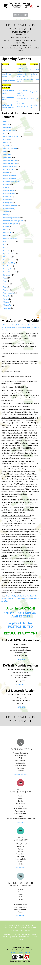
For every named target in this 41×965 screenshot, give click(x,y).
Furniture (6, 184)
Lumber (6, 227)
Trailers (6, 290)
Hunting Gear (8, 202)
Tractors (6, 284)
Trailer (5, 287)
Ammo (5, 121)
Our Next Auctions (20, 774)
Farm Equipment (9, 169)
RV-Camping (7, 257)
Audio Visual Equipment (11, 136)
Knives (5, 215)
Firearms (6, 172)
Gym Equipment (8, 190)
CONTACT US (16, 930)
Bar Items (6, 139)
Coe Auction (6, 70)
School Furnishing (9, 263)
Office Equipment (9, 242)
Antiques (6, 124)
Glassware (6, 187)
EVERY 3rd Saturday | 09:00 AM (22, 106)
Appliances (7, 127)
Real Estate (7, 251)
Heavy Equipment (9, 193)
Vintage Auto (7, 305)
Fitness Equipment (9, 178)
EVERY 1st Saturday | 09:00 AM (22, 98)
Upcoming (6, 296)
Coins (5, 151)
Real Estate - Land (9, 254)
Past (4, 245)
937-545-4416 (20, 15)
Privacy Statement (20, 937)
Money (5, 230)
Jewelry (6, 212)
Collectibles (7, 157)
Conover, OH (34, 70)
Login (27, 930)
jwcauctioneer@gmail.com (20, 952)
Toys (5, 281)
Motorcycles (7, 233)
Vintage (6, 302)
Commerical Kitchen (10, 163)
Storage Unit (7, 275)
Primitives (6, 248)
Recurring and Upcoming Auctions (20, 925)
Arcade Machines (9, 130)
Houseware (7, 199)
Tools (5, 278)
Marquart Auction (8, 80)
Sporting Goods (8, 269)
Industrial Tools (8, 209)
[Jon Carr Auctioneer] (18, 5)
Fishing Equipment (9, 175)
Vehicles (6, 299)
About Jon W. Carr (28, 928)
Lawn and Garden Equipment (13, 221)
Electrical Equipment (10, 166)
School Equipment (9, 260)
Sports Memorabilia (10, 272)
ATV (4, 133)
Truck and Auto (8, 293)
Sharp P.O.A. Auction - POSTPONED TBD (20, 624)
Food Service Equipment (11, 181)
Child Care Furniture (10, 148)
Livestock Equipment (10, 224)
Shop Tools (7, 266)
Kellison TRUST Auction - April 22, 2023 (20, 614)
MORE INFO (20, 822)
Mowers (6, 236)
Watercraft (7, 308)
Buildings (6, 142)
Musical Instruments (10, 239)
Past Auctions (11, 928)
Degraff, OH (34, 92)
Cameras (6, 145)
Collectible (7, 154)
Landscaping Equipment (11, 218)
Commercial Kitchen (10, 160)
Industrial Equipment (10, 206)
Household (7, 196)
